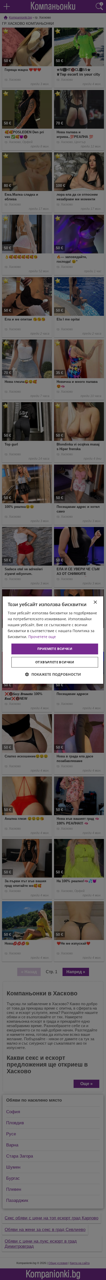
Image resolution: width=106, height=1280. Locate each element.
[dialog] (53, 640)
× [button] (95, 602)
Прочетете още (42, 636)
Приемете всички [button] (54, 649)
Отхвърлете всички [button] (54, 662)
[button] (53, 674)
